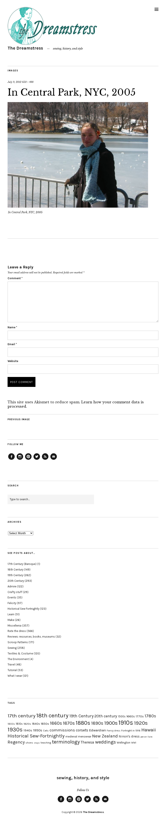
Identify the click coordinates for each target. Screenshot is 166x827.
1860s (56, 723)
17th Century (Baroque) (22, 564)
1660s (130, 716)
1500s (122, 716)
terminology (66, 742)
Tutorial (12, 670)
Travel (11, 664)
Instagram (20, 459)
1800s (11, 724)
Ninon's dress (129, 736)
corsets (82, 730)
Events (12, 597)
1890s (97, 723)
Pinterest (28, 459)
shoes (29, 742)
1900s (111, 723)
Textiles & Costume (20, 653)
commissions (62, 730)
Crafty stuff (15, 592)
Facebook (11, 459)
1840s (36, 723)
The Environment (18, 659)
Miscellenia (14, 625)
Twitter (37, 459)
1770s (140, 716)
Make (11, 620)
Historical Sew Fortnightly (23, 608)
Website (13, 361)
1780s (150, 715)
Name (12, 327)
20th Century (16, 580)
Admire (12, 586)
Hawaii (148, 730)
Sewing (12, 647)
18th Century (15, 569)
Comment (15, 278)
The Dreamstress (25, 48)
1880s (83, 723)
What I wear (15, 675)
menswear (84, 736)
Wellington (123, 742)
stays (37, 742)
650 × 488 (28, 81)
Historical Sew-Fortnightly (36, 736)
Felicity (12, 603)
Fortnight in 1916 (130, 730)
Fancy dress (113, 730)
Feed (45, 459)
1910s (125, 722)
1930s (15, 729)
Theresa (87, 742)
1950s (37, 730)
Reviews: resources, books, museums (31, 636)
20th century (105, 716)
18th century (52, 715)
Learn (11, 614)
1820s (27, 723)
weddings (105, 742)
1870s (69, 723)
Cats (46, 730)
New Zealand (105, 736)
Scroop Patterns (18, 642)
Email (12, 344)
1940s (28, 730)
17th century (21, 716)
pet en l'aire (146, 736)
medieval (71, 736)
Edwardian (97, 730)
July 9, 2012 (14, 81)
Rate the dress (17, 631)
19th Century (15, 575)
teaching (46, 742)
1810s (19, 723)
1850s (45, 724)
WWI (133, 742)
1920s (141, 723)
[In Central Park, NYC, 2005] (78, 206)
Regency (16, 742)
